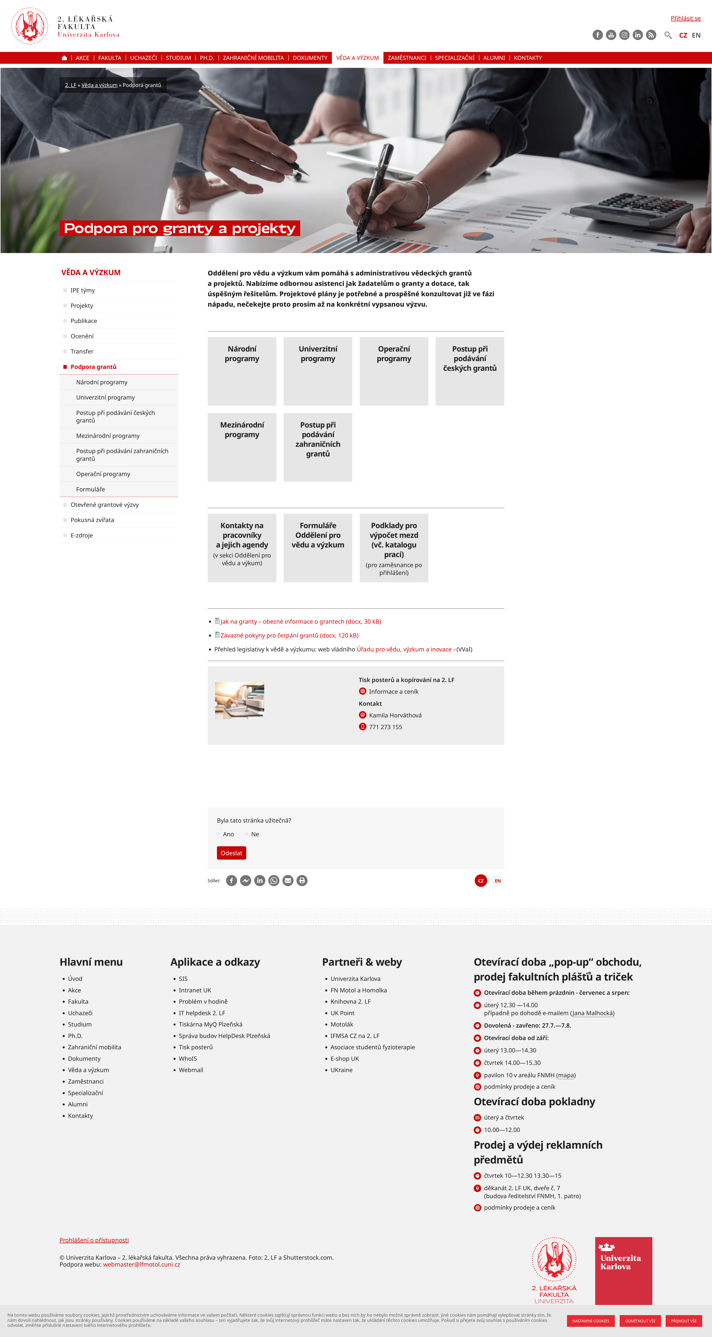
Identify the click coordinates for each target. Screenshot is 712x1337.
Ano (228, 834)
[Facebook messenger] (245, 880)
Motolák (342, 1024)
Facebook (598, 35)
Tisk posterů (196, 1047)
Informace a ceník (394, 691)
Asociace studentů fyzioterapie (373, 1047)
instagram (624, 35)
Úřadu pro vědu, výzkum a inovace (404, 649)
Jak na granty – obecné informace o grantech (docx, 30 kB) (301, 621)
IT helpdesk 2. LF (202, 1013)
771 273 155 (385, 727)
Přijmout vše (684, 1320)
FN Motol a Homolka (359, 990)
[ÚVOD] (65, 58)
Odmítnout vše (640, 1320)
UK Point (343, 1013)
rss (651, 35)
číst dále (242, 371)
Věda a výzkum (100, 84)
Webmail (191, 1070)
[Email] (288, 880)
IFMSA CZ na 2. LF (355, 1036)
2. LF (70, 84)
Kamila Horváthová (395, 715)
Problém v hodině (203, 1001)
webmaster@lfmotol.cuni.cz (141, 1264)
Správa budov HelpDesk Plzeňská (224, 1036)
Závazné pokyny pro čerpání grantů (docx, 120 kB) (290, 635)
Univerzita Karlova (356, 979)
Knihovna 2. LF (351, 1001)
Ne (255, 834)
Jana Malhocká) (594, 1013)
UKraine (342, 1070)
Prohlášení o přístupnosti (94, 1240)
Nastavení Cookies (591, 1320)
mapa (566, 1075)
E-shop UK (345, 1058)
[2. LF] (130, 25)
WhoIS (188, 1058)
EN (696, 35)
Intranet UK (195, 990)
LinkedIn (638, 35)
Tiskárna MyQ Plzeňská (211, 1024)
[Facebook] (231, 880)
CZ (683, 35)
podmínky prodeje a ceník (520, 1086)
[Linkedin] (259, 880)
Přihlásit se (686, 18)
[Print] (302, 880)
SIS (183, 979)
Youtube (611, 35)
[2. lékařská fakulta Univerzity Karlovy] (29, 25)
